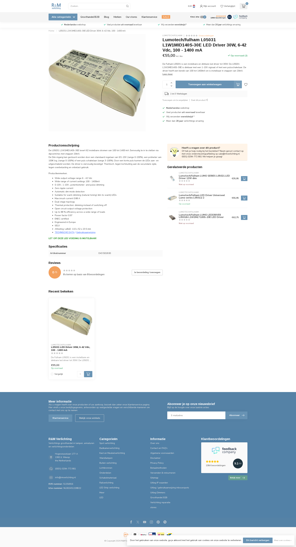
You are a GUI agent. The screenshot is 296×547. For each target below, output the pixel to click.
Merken (117, 17)
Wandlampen (106, 458)
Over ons (154, 443)
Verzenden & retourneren (162, 472)
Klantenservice (149, 17)
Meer (101, 492)
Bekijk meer (235, 477)
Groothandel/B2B (89, 17)
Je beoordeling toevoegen (147, 272)
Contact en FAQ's (158, 448)
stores (153, 507)
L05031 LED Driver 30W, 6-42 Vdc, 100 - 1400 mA (70, 348)
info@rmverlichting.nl (65, 477)
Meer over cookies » (282, 540)
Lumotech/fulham (172, 35)
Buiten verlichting (108, 462)
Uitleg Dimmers (157, 492)
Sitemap (154, 477)
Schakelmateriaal (108, 477)
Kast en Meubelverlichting (112, 453)
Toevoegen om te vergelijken (175, 100)
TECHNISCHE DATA (64, 232)
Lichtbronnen (105, 467)
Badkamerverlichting (109, 448)
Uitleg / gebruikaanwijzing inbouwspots (169, 487)
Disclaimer (155, 458)
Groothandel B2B (158, 497)
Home (51, 30)
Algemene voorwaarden (162, 453)
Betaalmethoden (158, 467)
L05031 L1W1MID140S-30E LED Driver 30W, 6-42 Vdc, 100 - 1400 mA (92, 30)
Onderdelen (105, 472)
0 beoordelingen (206, 35)
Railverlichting (106, 482)
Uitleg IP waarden (159, 482)
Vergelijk (58, 374)
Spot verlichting (107, 443)
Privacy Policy (157, 462)
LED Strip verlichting (109, 487)
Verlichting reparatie (160, 502)
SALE (166, 17)
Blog (106, 17)
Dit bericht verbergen (257, 540)
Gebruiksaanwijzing (85, 232)
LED (101, 497)
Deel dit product (198, 100)
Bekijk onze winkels (89, 418)
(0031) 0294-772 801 (65, 468)
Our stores (131, 17)
